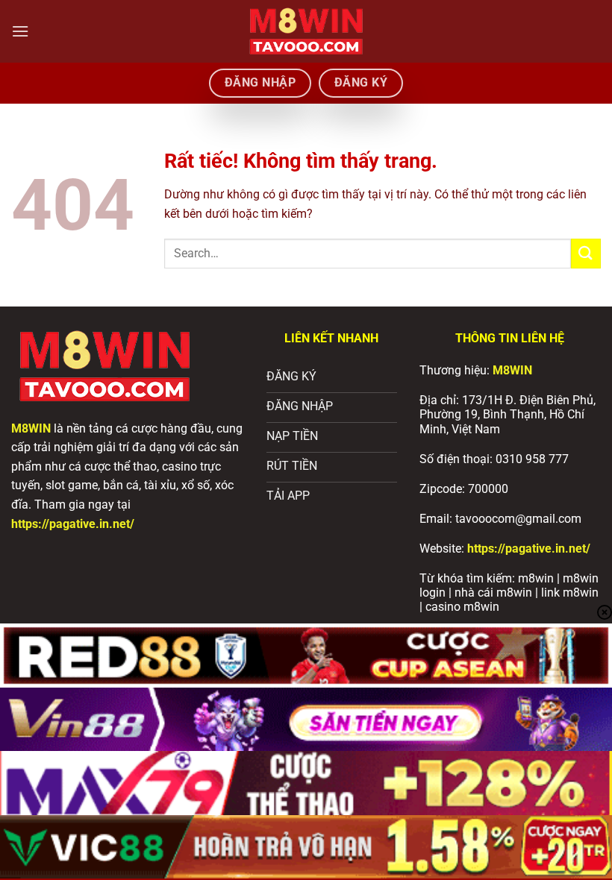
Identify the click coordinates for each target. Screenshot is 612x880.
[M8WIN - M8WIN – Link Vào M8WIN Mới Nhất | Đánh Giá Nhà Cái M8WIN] (306, 31)
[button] (20, 31)
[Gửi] (586, 253)
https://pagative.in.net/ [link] (528, 548)
